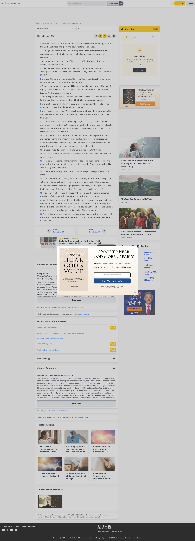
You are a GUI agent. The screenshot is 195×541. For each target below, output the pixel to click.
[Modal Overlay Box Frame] (97, 270)
